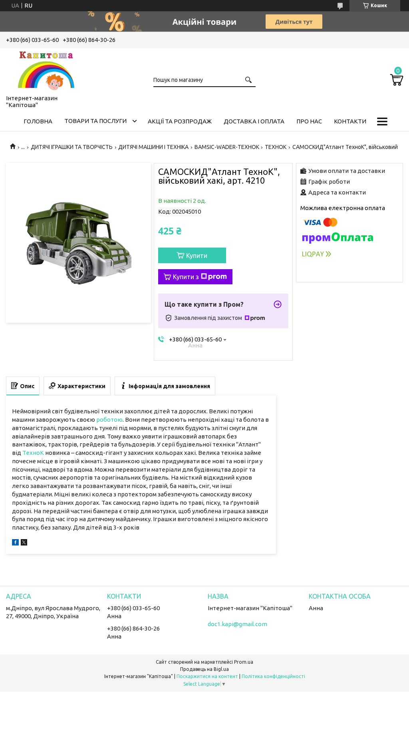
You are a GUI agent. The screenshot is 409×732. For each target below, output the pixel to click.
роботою (109, 419)
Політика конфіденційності (273, 676)
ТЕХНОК (275, 147)
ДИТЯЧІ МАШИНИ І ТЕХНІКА (153, 147)
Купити (196, 255)
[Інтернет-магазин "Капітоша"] (46, 69)
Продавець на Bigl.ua (204, 669)
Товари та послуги (95, 120)
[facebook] (15, 543)
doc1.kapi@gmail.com (237, 624)
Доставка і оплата (254, 121)
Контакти (350, 121)
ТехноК (33, 452)
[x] (24, 543)
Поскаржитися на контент (207, 676)
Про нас (309, 121)
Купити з (186, 276)
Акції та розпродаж (180, 121)
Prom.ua (243, 662)
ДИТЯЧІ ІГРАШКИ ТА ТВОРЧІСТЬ (72, 147)
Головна (38, 121)
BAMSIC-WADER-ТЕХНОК (227, 147)
